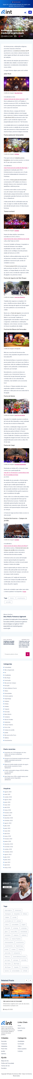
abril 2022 (7, 865)
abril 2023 (7, 833)
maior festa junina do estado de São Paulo (15, 167)
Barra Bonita (8, 714)
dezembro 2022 (9, 844)
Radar (24, 591)
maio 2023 (7, 831)
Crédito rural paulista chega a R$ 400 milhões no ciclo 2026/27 (16, 771)
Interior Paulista (16, 939)
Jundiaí (6, 732)
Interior (12, 598)
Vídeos (6, 691)
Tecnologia (24, 967)
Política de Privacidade (7, 1063)
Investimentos (8, 740)
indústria (23, 935)
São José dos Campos (10, 683)
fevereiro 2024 (8, 812)
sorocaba (8, 602)
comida (14, 917)
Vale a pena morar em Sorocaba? (12, 1001)
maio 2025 (7, 794)
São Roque (7, 677)
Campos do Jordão (9, 730)
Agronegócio (8, 910)
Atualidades (8, 675)
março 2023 (8, 836)
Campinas (7, 717)
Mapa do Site (5, 1061)
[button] (30, 12)
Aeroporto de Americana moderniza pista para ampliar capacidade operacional (17, 759)
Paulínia (21, 949)
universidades (16, 971)
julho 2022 (7, 857)
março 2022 (8, 867)
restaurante (17, 953)
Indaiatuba (7, 722)
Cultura (7, 924)
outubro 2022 (8, 849)
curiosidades (15, 924)
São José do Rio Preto (10, 735)
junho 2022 (7, 859)
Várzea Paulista (9, 724)
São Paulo (16, 963)
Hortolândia (23, 931)
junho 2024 (7, 802)
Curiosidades (8, 667)
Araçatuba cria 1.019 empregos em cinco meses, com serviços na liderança (15, 753)
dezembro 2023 (9, 818)
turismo (7, 971)
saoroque (15, 960)
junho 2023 (7, 828)
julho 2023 (7, 825)
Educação (7, 928)
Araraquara (8, 914)
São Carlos (8, 963)
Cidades (7, 706)
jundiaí (6, 949)
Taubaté (7, 709)
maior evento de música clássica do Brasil (15, 546)
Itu (5, 672)
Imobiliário (8, 935)
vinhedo (25, 971)
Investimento (20, 942)
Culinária (7, 701)
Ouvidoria (3, 1068)
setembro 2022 (9, 852)
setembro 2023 (9, 820)
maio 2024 (7, 805)
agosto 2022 (8, 854)
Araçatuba (17, 914)
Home (19, 1025)
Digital (23, 924)
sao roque (7, 960)
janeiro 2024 (8, 815)
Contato (20, 1030)
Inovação (7, 685)
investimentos (21, 598)
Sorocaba (7, 711)
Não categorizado (9, 670)
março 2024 (8, 810)
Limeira (13, 949)
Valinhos (7, 738)
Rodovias (7, 956)
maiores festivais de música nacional (14, 99)
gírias (6, 931)
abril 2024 (7, 807)
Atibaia (6, 704)
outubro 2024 (8, 797)
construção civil (9, 921)
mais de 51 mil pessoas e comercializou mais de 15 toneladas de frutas (16, 473)
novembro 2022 (9, 846)
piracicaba (8, 953)
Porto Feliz (7, 727)
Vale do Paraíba (9, 719)
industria (16, 935)
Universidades (8, 693)
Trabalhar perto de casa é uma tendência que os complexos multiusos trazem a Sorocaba (24, 644)
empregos (24, 928)
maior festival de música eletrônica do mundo (16, 239)
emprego (15, 928)
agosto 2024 (8, 799)
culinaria (18, 921)
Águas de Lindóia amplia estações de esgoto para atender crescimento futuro (16, 5)
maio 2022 (7, 862)
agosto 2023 (8, 823)
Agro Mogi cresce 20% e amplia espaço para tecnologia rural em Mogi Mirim (16, 777)
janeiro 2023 (8, 841)
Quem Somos (21, 1028)
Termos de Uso (5, 1065)
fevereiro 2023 (8, 838)
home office (14, 931)
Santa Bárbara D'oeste (11, 688)
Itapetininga (8, 698)
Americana (18, 910)
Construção (8, 680)
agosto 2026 (8, 792)
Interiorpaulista (9, 942)
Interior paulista (9, 696)
